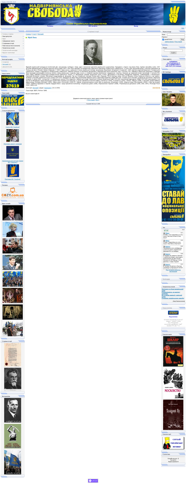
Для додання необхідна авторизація (173, 270)
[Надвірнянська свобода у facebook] (173, 125)
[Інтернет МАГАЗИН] (12, 197)
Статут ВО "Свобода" (13, 127)
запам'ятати (168, 39)
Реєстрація (91, 100)
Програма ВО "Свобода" (12, 179)
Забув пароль (169, 41)
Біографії (5, 64)
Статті (34, 34)
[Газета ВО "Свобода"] (12, 87)
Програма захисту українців (13, 144)
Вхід (97, 100)
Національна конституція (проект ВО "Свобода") (12, 161)
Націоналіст (48, 88)
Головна (28, 34)
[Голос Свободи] (12, 105)
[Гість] (163, 230)
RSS (183, 28)
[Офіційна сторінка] (173, 86)
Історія (5, 62)
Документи (6, 67)
